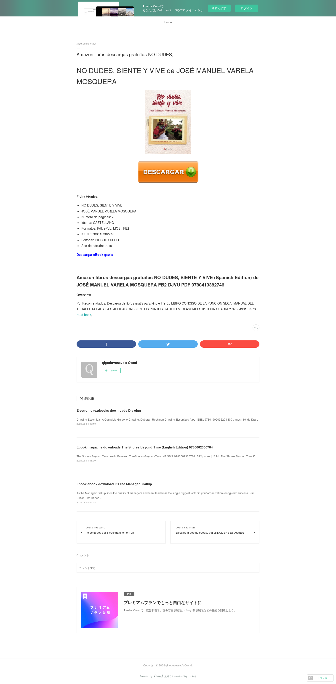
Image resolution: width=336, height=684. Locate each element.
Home (168, 22)
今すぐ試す (219, 8)
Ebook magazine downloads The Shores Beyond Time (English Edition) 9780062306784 (145, 447)
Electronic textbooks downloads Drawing (109, 410)
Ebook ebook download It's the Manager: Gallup (114, 484)
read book (84, 314)
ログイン (247, 8)
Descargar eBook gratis (95, 254)
